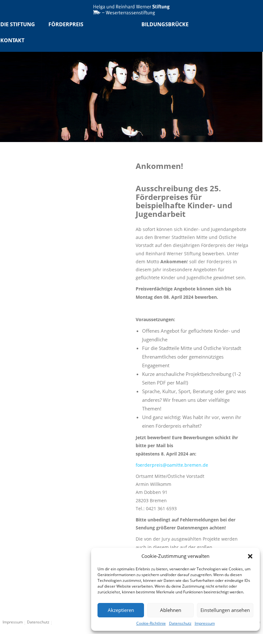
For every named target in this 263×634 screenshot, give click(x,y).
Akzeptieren (121, 610)
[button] (250, 556)
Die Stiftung (17, 24)
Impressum (205, 623)
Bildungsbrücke (165, 24)
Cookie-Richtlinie (151, 623)
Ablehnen (170, 610)
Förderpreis (65, 24)
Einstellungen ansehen (225, 610)
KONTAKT (12, 40)
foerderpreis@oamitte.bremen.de (172, 465)
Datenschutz (180, 623)
